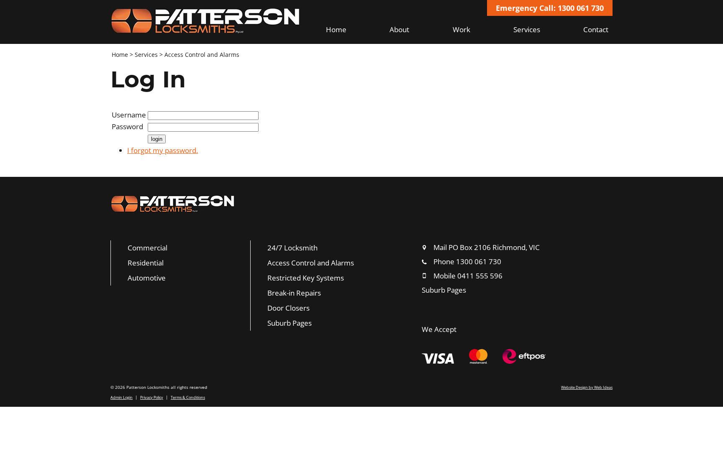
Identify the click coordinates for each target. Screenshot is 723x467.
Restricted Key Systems (305, 278)
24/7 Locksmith (292, 248)
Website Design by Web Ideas (587, 387)
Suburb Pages (289, 323)
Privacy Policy (151, 397)
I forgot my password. (162, 150)
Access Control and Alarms (201, 55)
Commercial (147, 248)
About (399, 29)
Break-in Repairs (294, 293)
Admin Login (121, 397)
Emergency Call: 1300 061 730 (550, 8)
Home (336, 29)
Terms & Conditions (188, 397)
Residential (146, 263)
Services (526, 29)
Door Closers (288, 308)
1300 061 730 (478, 261)
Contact (595, 29)
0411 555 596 (480, 276)
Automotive (147, 278)
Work (461, 29)
